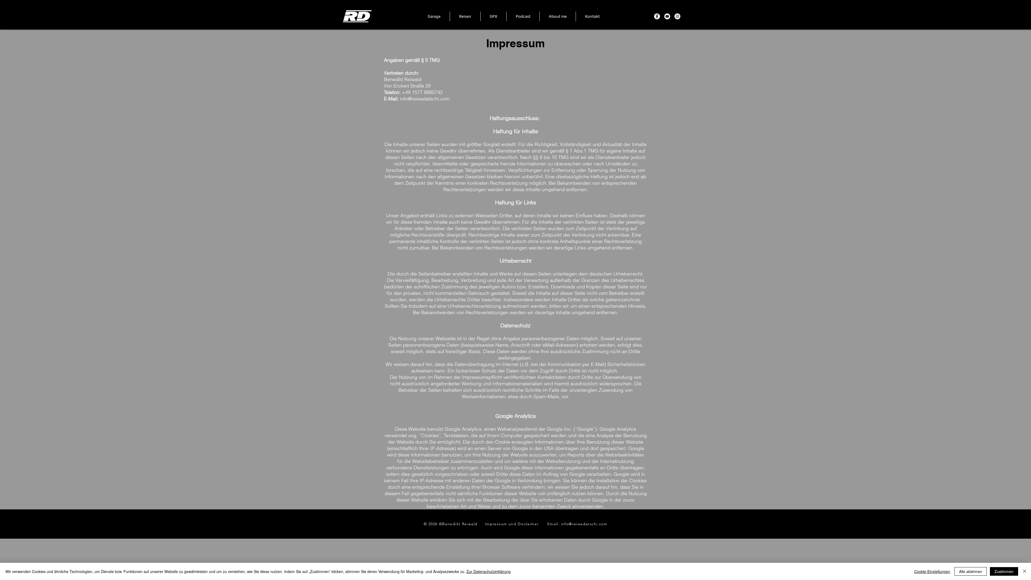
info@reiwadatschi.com (425, 99)
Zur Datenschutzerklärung (488, 571)
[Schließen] (1024, 571)
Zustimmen (1004, 571)
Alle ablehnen (970, 571)
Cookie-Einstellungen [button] (932, 571)
